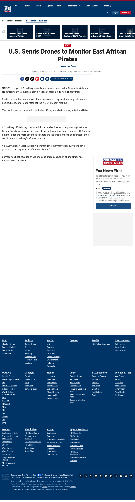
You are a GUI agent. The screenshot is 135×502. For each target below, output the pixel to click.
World (39, 6)
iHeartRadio (131, 476)
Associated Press (68, 66)
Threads (32, 79)
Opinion (50, 6)
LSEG (66, 489)
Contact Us (20, 477)
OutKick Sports (92, 6)
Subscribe (113, 206)
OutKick (6, 372)
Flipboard (37, 79)
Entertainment (74, 6)
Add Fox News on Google (63, 79)
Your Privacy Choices (49, 475)
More (106, 6)
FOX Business (99, 372)
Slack (111, 476)
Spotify (126, 476)
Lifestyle (29, 372)
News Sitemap (49, 477)
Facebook (22, 79)
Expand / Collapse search (108, 13)
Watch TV (125, 13)
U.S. (16, 6)
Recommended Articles (36, 21)
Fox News (7, 9)
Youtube (96, 476)
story (67, 45)
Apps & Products (79, 429)
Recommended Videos (12, 21)
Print (42, 79)
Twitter (27, 79)
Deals (73, 372)
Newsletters (121, 476)
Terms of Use (114, 195)
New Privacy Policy (29, 475)
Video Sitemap (61, 477)
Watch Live (31, 429)
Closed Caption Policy (66, 475)
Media (60, 6)
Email (47, 79)
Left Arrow (3, 31)
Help (12, 477)
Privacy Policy (101, 195)
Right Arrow (130, 31)
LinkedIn (106, 476)
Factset (44, 487)
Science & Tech (123, 372)
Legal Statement (30, 489)
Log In (115, 13)
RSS (116, 476)
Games (6, 429)
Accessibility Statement (34, 477)
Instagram (91, 476)
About (50, 429)
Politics (27, 6)
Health (50, 372)
